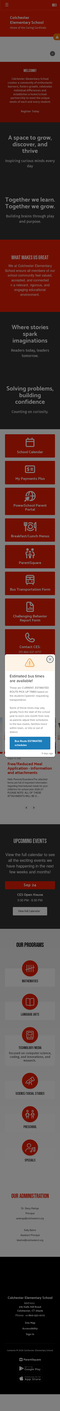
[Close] (50, 659)
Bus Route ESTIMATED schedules (28, 743)
